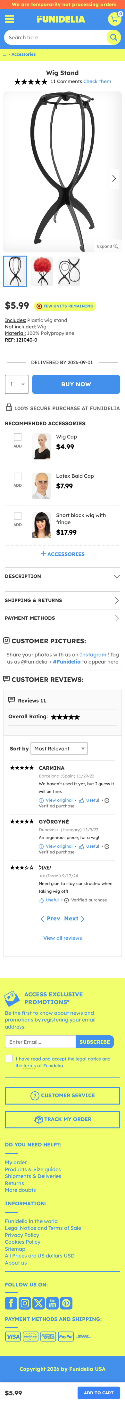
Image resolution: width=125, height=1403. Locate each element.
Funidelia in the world (31, 1221)
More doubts (20, 1190)
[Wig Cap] (41, 446)
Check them (97, 81)
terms (29, 1066)
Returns (14, 1183)
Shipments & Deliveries (33, 1176)
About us (16, 1262)
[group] (15, 271)
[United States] (11, 1304)
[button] (114, 179)
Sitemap (15, 1249)
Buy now (76, 384)
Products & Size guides (33, 1169)
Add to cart (99, 1392)
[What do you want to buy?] (9, 19)
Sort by (19, 748)
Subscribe (94, 1042)
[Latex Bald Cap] (41, 486)
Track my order (67, 1119)
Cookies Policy (22, 1241)
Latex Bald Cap (75, 476)
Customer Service (67, 1095)
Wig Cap (66, 436)
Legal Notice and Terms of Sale (43, 1228)
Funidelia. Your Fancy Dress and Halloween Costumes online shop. (61, 19)
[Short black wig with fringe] (41, 525)
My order (16, 1162)
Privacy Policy (22, 1235)
